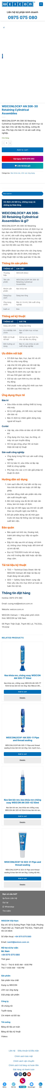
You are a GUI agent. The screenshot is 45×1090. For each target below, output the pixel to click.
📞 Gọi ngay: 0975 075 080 (22, 159)
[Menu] (41, 4)
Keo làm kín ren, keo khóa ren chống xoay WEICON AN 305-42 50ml (22, 801)
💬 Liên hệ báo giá (22, 166)
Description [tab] (7, 194)
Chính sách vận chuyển (23, 1061)
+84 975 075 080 (22, 936)
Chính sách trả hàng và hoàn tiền (24, 1065)
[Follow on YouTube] (29, 1074)
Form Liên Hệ (10, 898)
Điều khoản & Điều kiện (28, 1050)
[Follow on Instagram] (20, 1074)
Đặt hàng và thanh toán (23, 1069)
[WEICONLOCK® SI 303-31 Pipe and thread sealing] (23, 844)
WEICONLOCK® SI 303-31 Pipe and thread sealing (22, 863)
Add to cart (22, 150)
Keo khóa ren (15, 173)
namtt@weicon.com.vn (18, 942)
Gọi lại (5, 902)
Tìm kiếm (7, 911)
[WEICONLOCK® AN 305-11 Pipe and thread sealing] (23, 720)
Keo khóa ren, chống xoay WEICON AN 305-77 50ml (22, 676)
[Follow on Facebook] (16, 1074)
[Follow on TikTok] (25, 1074)
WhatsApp (9, 906)
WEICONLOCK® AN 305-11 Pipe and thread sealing (22, 739)
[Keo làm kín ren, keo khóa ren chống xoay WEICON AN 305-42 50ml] (23, 782)
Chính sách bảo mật (24, 1056)
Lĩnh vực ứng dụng (28, 173)
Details (22, 698)
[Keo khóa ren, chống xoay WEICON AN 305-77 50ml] (23, 658)
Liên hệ (12, 1050)
